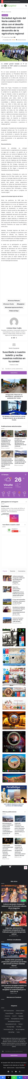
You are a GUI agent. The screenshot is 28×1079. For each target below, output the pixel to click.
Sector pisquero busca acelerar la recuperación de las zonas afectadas (20, 461)
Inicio (4, 1067)
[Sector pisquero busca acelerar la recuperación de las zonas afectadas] (21, 454)
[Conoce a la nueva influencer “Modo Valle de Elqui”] (7, 620)
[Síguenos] (25, 867)
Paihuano (20, 1024)
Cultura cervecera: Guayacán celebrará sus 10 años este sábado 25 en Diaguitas (18, 579)
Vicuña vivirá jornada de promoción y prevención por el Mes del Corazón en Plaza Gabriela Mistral (14, 963)
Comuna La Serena (20, 1010)
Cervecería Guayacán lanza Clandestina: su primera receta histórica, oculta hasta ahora (6, 442)
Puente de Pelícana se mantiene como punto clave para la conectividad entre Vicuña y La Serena (20, 828)
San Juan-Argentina (20, 1029)
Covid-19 (14, 1016)
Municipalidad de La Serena (17, 1018)
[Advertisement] (14, 23)
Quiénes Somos (11, 1067)
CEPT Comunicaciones (9, 1010)
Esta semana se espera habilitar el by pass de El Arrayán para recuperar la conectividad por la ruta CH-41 (7, 828)
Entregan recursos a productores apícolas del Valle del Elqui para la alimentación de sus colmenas (20, 442)
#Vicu (8, 511)
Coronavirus (7, 1016)
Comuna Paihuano (14, 300)
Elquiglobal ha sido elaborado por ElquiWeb (13, 1065)
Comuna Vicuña (9, 304)
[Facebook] (14, 338)
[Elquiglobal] (10, 5)
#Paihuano (3, 511)
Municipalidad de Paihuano (14, 1021)
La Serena (7, 1018)
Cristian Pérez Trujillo (14, 328)
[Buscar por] (26, 6)
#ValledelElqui (4, 510)
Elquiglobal (21, 304)
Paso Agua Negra (10, 1026)
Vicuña (18, 1032)
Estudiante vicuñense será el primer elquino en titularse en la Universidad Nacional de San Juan (19, 610)
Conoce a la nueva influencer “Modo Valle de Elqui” (18, 619)
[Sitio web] (12, 338)
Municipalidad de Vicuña (11, 1024)
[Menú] (2, 6)
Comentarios (21, 571)
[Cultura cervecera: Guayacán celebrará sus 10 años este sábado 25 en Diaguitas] (7, 578)
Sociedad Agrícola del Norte (14, 307)
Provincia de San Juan (8, 1029)
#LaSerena (14, 511)
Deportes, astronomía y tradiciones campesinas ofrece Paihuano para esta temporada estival (18, 591)
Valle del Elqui (14, 311)
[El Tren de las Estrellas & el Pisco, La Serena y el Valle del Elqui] (7, 602)
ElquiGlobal (5, 506)
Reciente (12, 571)
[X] (16, 338)
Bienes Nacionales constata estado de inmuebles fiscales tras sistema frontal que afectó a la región (7, 462)
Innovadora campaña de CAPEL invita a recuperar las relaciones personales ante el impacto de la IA (20, 850)
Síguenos (14, 518)
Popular (5, 571)
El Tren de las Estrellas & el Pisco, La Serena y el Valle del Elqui (19, 601)
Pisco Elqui (18, 1026)
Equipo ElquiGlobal (20, 1067)
